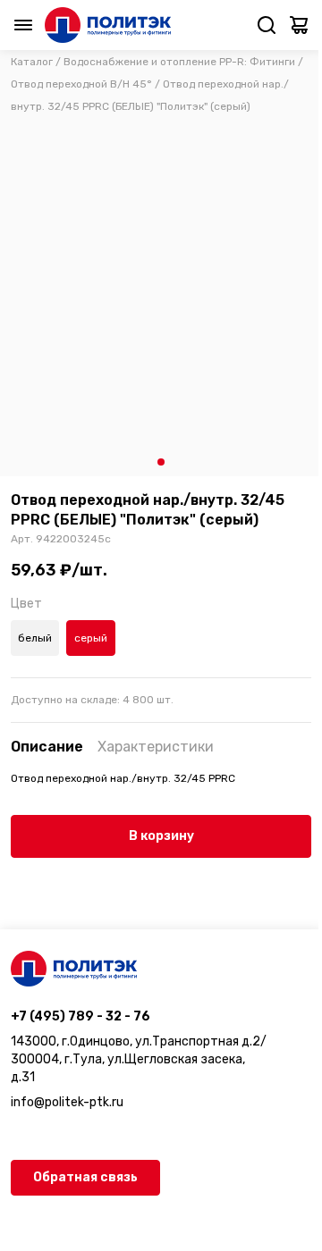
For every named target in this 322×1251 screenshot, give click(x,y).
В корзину (161, 836)
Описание (47, 746)
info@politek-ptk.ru (67, 1102)
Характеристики (155, 746)
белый (35, 638)
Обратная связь (85, 1177)
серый (90, 638)
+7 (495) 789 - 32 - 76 (80, 1016)
